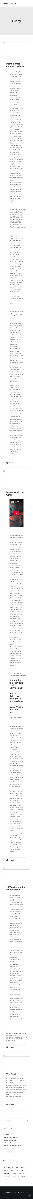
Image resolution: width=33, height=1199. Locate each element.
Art (5, 1167)
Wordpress (7, 1179)
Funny (21, 1170)
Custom (6, 1170)
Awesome (10, 1167)
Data (12, 1170)
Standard (6, 1176)
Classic (23, 1167)
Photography (22, 1173)
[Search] (16, 1120)
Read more (9, 1042)
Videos (23, 1176)
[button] (29, 3)
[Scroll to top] (29, 1195)
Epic (16, 1170)
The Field (11, 1074)
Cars (17, 1167)
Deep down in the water (15, 493)
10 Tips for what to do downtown (16, 888)
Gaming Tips (7, 1173)
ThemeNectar (15, 1176)
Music (14, 1173)
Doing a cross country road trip (15, 65)
